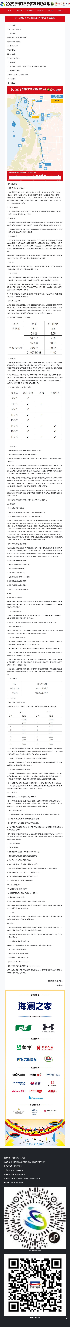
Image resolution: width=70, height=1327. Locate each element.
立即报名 (40, 11)
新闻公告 (60, 11)
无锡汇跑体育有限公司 (18, 1174)
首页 (9, 11)
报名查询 (50, 11)
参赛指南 (19, 11)
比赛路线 (30, 11)
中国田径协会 (18, 1166)
